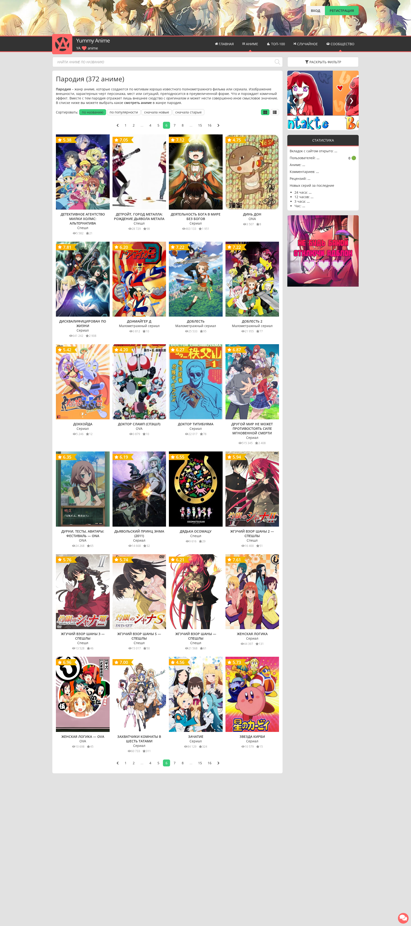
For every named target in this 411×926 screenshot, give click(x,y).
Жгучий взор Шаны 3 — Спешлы (83, 636)
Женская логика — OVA (82, 736)
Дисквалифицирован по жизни (82, 323)
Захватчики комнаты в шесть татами (139, 738)
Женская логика (252, 634)
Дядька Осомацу (195, 531)
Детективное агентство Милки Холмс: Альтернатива (83, 218)
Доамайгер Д (139, 321)
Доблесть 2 (252, 321)
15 (200, 125)
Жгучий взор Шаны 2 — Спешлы (252, 533)
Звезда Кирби (252, 736)
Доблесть (196, 321)
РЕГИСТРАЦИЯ (342, 10)
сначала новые (156, 112)
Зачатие (195, 736)
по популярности (124, 112)
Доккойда (82, 424)
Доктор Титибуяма (195, 424)
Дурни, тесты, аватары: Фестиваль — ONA (82, 533)
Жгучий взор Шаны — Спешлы (195, 636)
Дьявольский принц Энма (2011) (139, 533)
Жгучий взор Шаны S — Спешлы (139, 636)
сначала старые (188, 112)
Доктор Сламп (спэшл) (139, 424)
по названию (92, 112)
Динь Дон (252, 214)
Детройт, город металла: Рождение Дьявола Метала (139, 216)
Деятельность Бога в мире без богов (195, 216)
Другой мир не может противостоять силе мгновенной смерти (252, 428)
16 (209, 125)
